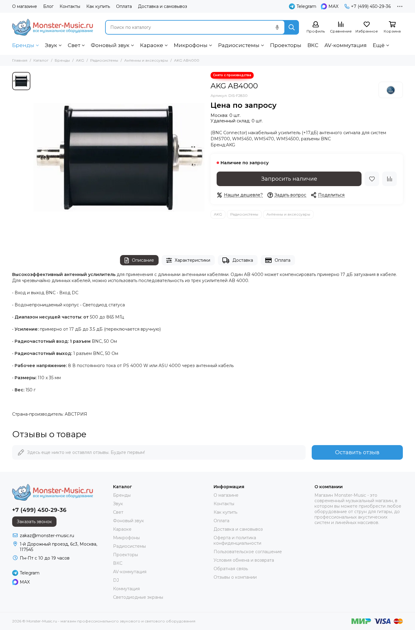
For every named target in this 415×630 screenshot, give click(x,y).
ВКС (312, 45)
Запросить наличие (289, 178)
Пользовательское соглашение (248, 551)
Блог (48, 6)
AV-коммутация (345, 45)
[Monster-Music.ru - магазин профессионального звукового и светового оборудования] (52, 27)
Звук (51, 45)
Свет (74, 45)
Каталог (41, 60)
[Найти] (291, 27)
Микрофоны (191, 45)
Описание (143, 260)
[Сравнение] (389, 179)
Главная (19, 60)
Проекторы (285, 45)
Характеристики (192, 260)
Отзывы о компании (235, 577)
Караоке (151, 45)
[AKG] (391, 90)
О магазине (24, 6)
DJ (116, 580)
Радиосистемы (238, 45)
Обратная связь (231, 568)
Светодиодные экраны (138, 597)
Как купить (98, 6)
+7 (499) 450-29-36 (371, 6)
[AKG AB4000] (118, 157)
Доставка (242, 260)
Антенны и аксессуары (146, 60)
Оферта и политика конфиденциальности (237, 540)
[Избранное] (372, 179)
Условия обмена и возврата (244, 560)
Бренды (23, 45)
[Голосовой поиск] (277, 27)
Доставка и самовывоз (162, 6)
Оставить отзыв (357, 452)
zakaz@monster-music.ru (47, 535)
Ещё (379, 45)
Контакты (70, 6)
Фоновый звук (110, 45)
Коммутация (126, 588)
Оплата (124, 6)
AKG (80, 60)
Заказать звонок (34, 521)
